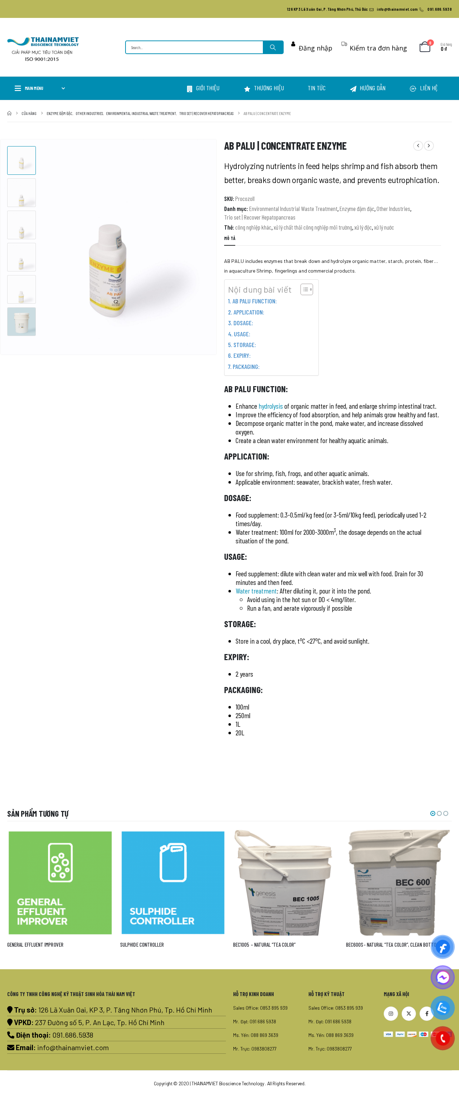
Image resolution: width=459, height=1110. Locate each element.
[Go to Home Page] (9, 113)
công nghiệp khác (253, 227)
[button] (215, 247)
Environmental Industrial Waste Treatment (293, 208)
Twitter (409, 1013)
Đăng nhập (315, 48)
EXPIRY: (242, 355)
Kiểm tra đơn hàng (378, 48)
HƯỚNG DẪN (372, 88)
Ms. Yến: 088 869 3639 (255, 1035)
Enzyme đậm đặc (357, 208)
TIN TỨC (317, 88)
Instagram (391, 1013)
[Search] (273, 47)
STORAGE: (244, 345)
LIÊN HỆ (429, 88)
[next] (429, 145)
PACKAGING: (246, 366)
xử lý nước (384, 227)
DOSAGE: (243, 323)
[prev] (418, 145)
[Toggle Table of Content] (303, 289)
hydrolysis (271, 406)
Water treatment (256, 590)
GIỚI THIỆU (207, 88)
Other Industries (393, 208)
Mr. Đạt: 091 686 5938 (254, 1021)
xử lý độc (363, 227)
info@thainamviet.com (73, 1047)
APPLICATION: (248, 312)
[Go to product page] (69, 883)
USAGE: (242, 334)
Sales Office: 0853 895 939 (260, 1008)
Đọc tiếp (109, 841)
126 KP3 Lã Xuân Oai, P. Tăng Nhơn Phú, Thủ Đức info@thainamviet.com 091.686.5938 (369, 8)
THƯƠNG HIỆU (269, 88)
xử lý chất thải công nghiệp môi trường (313, 227)
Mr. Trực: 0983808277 (254, 1049)
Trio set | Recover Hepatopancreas (259, 217)
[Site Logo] (43, 49)
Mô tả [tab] (229, 238)
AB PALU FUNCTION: (254, 301)
